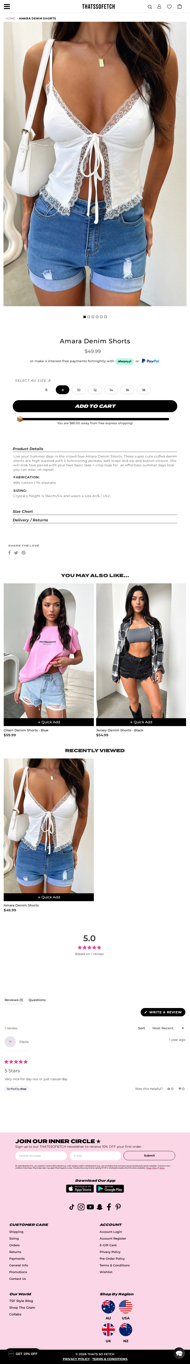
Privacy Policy (110, 1252)
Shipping (16, 1232)
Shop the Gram (22, 1307)
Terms (162, 1168)
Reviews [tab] (14, 1001)
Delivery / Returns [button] (30, 520)
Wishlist (106, 1272)
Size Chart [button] (23, 511)
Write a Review (166, 1013)
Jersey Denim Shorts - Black (119, 730)
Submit (149, 1155)
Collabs (15, 1314)
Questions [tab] (37, 1001)
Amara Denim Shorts (37, 18)
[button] (159, 6)
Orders (14, 1245)
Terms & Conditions (115, 1265)
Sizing (14, 1238)
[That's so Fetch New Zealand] (125, 1329)
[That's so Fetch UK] (108, 1329)
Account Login (111, 1232)
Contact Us (17, 1278)
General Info (18, 1265)
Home (11, 18)
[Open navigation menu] (6, 6)
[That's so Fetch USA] (125, 1306)
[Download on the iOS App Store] (80, 1191)
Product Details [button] (28, 449)
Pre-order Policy (112, 1258)
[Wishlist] (169, 6)
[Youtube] (90, 1207)
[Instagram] (81, 1207)
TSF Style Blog (21, 1301)
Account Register (113, 1238)
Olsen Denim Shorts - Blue (26, 730)
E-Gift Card (108, 1245)
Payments (17, 1258)
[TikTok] (71, 1207)
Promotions (18, 1272)
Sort (142, 1028)
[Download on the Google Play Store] (110, 1191)
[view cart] (179, 6)
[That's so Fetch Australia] (108, 1306)
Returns (15, 1252)
